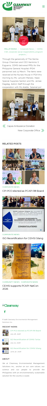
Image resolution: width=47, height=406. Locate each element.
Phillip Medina (10, 49)
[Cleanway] (16, 9)
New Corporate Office (29, 130)
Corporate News (27, 49)
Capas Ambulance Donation (21, 126)
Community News (10, 282)
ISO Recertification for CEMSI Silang (22, 238)
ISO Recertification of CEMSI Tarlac (25, 339)
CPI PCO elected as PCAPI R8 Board (23, 190)
